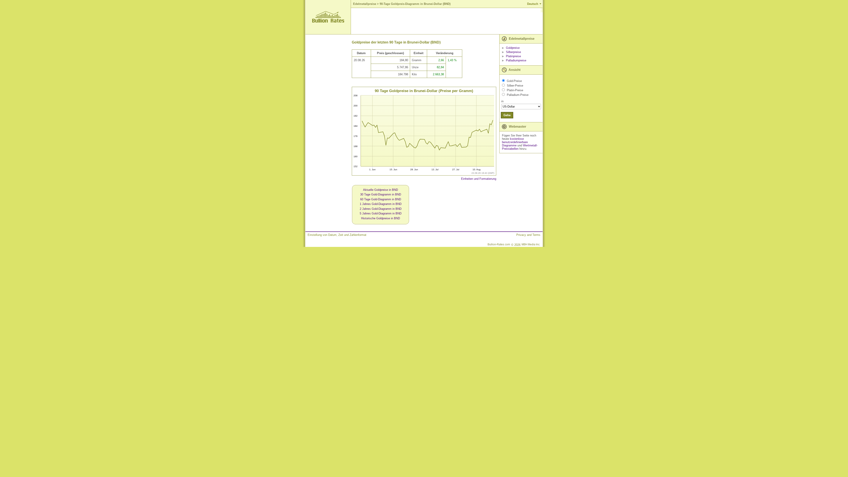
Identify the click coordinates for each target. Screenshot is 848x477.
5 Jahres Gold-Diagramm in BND (380, 213)
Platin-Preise (515, 90)
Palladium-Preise (517, 95)
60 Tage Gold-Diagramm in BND (380, 199)
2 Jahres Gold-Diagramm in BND (380, 208)
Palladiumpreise (516, 60)
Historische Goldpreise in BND (380, 218)
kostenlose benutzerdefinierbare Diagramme (515, 142)
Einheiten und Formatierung (478, 178)
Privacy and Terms (528, 235)
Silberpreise (513, 52)
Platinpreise (513, 56)
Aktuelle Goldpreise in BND (380, 189)
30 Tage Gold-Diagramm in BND (380, 194)
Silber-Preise (515, 85)
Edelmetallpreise (364, 4)
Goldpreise (513, 47)
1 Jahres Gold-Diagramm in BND (380, 204)
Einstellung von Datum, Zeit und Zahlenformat (337, 235)
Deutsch (532, 4)
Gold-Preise (514, 81)
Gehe (507, 115)
